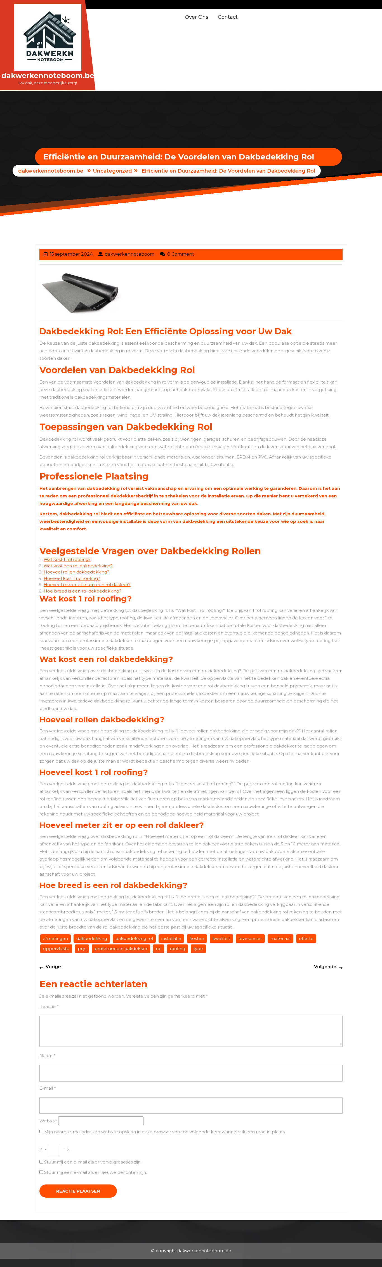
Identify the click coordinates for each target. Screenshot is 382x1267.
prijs (82, 948)
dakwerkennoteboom (129, 254)
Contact (228, 17)
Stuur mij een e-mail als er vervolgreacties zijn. (93, 1162)
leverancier (250, 938)
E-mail (47, 1088)
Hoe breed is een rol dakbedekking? (82, 591)
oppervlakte (56, 948)
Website (48, 1120)
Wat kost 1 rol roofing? (67, 559)
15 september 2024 (71, 254)
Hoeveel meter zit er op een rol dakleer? (87, 584)
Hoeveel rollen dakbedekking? (76, 572)
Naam (47, 1055)
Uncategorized (112, 171)
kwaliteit (221, 938)
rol (158, 948)
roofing (177, 948)
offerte (306, 938)
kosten (197, 938)
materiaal (280, 938)
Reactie (49, 1006)
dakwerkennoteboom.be (47, 75)
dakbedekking (91, 938)
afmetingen (55, 938)
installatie (171, 938)
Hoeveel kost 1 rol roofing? (72, 578)
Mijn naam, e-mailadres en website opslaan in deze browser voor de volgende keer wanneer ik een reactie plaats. (165, 1131)
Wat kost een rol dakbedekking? (78, 565)
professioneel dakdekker (121, 948)
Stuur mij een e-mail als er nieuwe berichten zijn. (95, 1172)
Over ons (196, 17)
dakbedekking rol (134, 938)
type (198, 948)
